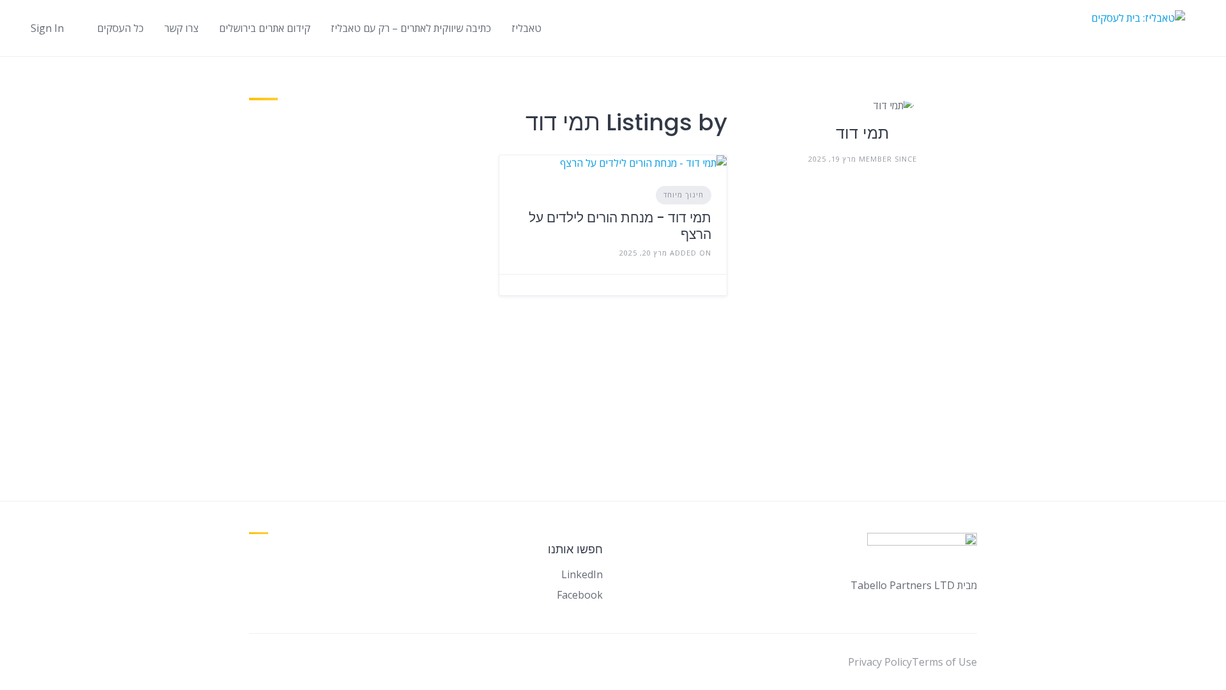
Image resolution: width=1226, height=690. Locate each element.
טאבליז (526, 28)
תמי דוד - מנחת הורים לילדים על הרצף (620, 225)
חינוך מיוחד (683, 194)
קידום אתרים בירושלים (264, 28)
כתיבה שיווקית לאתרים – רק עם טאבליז (411, 28)
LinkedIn (582, 574)
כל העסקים (120, 28)
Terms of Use (944, 662)
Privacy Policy (880, 662)
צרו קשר (181, 28)
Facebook (580, 595)
